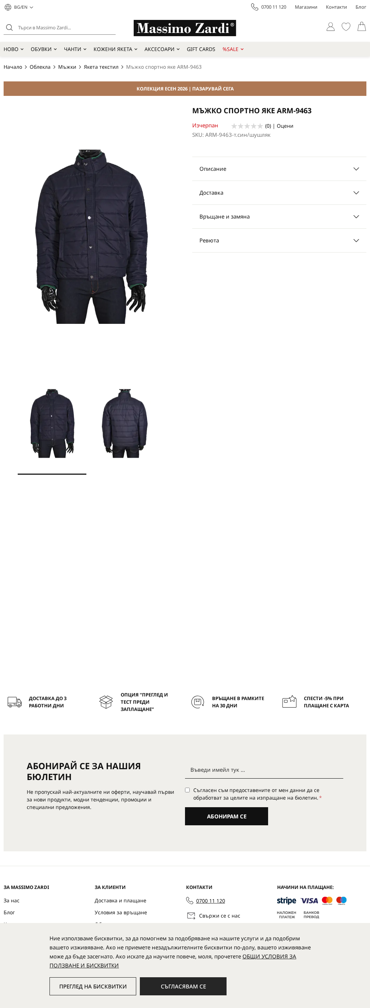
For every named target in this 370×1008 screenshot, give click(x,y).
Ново (11, 49)
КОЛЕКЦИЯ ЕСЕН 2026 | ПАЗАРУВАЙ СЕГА (185, 88)
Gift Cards (201, 49)
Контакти (336, 7)
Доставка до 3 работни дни (47, 702)
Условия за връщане (121, 912)
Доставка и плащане (120, 900)
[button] (23, 7)
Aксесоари (160, 49)
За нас (12, 900)
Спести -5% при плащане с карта (326, 702)
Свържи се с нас (219, 915)
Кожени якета (113, 49)
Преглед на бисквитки (93, 986)
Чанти (72, 49)
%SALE (230, 49)
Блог (361, 7)
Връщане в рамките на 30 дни (238, 702)
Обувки (41, 49)
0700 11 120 (273, 7)
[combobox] (60, 27)
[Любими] (346, 26)
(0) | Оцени (279, 125)
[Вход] (330, 26)
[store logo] (185, 28)
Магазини (306, 7)
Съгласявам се (183, 986)
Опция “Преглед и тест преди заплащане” (144, 701)
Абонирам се (226, 816)
